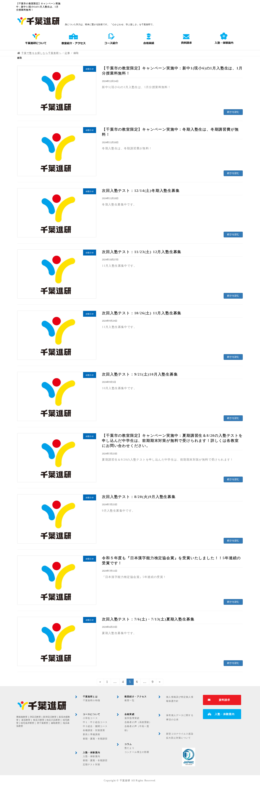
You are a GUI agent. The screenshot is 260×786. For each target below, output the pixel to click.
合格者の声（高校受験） (138, 722)
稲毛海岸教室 (27, 723)
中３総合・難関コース (95, 726)
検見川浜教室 (53, 720)
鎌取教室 (55, 723)
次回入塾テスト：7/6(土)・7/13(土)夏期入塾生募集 (148, 619)
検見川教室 (38, 720)
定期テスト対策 (91, 764)
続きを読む (233, 112)
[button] (222, 700)
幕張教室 (25, 720)
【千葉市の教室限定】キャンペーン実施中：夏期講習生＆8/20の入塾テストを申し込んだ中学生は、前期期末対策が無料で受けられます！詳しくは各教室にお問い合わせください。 (172, 440)
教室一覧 (129, 700)
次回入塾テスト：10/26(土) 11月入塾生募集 (141, 313)
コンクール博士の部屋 (137, 752)
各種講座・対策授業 (94, 730)
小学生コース (90, 718)
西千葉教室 (42, 723)
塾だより (129, 748)
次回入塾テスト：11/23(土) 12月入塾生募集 (141, 252)
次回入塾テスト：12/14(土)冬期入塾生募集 (141, 191)
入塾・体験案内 (91, 756)
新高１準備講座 (91, 734)
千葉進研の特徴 (91, 700)
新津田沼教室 (49, 717)
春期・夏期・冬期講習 (95, 738)
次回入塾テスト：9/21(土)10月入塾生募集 (140, 374)
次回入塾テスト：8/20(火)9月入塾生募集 (139, 497)
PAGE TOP (250, 758)
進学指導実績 (132, 718)
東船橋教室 (21, 717)
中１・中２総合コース (95, 722)
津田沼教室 (35, 717)
